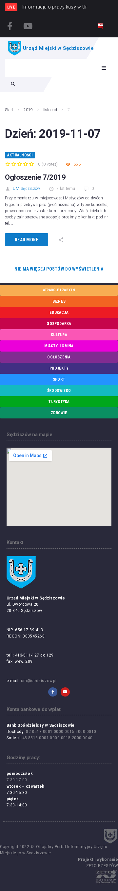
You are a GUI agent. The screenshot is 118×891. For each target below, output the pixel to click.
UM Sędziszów (26, 188)
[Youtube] (28, 26)
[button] (104, 68)
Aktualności (20, 155)
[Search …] (13, 84)
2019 (28, 110)
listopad (50, 110)
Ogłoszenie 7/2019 (35, 177)
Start (9, 110)
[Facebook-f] (10, 26)
